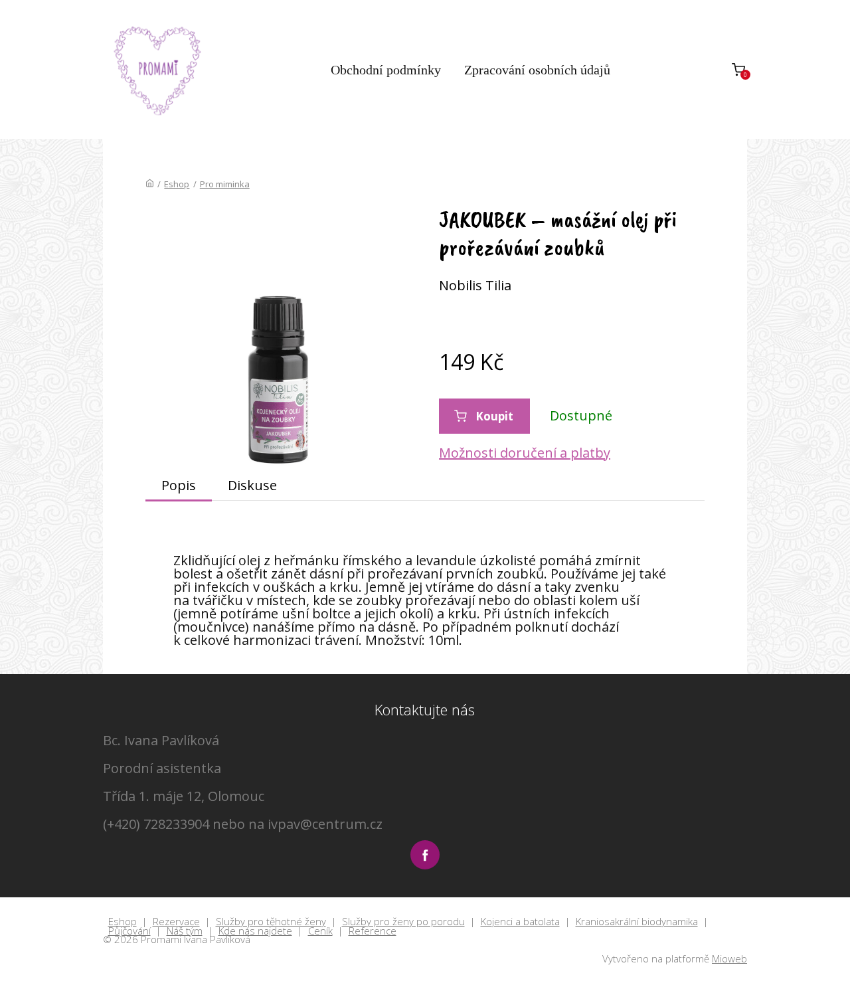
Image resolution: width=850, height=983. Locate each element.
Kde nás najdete (255, 931)
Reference (372, 931)
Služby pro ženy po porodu (403, 922)
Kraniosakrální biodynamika (637, 922)
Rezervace (176, 922)
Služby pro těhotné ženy (271, 922)
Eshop (176, 184)
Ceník (320, 931)
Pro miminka (225, 184)
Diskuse (252, 485)
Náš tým (185, 931)
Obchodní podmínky (386, 69)
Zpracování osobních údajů (537, 69)
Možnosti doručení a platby (524, 453)
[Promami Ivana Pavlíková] (158, 69)
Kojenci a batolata (520, 922)
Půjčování (129, 931)
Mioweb (729, 958)
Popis (178, 485)
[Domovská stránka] (149, 184)
